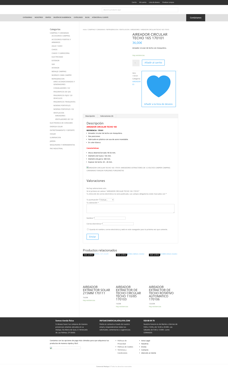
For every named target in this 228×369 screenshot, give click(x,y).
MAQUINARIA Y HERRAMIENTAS (62, 145)
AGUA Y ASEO (57, 46)
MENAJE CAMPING (59, 71)
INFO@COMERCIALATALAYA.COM (115, 320)
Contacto (144, 350)
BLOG (87, 17)
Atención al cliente (100, 17)
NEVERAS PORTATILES (62, 105)
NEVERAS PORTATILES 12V (63, 109)
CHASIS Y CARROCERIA (60, 53)
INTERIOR (55, 68)
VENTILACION (124, 29)
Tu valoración (93, 203)
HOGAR (53, 134)
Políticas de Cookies (125, 347)
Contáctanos (195, 17)
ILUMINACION (55, 137)
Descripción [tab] (90, 116)
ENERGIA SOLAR (56, 126)
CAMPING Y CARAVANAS (96, 29)
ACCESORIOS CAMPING (61, 36)
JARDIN (52, 141)
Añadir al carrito (153, 62)
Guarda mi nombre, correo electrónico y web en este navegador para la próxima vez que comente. (128, 229)
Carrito (134, 2)
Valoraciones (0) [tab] (106, 116)
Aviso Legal (145, 340)
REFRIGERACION (112, 29)
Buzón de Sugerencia (62, 17)
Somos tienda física (64, 320)
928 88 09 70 (149, 320)
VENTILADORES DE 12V (64, 119)
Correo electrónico (95, 224)
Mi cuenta (142, 2)
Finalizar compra (168, 2)
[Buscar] (175, 9)
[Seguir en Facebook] (51, 2)
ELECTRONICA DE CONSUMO (61, 123)
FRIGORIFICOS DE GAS (62, 92)
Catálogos (78, 17)
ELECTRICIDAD (57, 57)
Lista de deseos (154, 2)
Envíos (48, 17)
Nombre (91, 218)
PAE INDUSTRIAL (56, 148)
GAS (53, 64)
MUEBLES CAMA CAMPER (61, 75)
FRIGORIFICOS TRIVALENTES (64, 102)
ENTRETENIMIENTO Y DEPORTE (62, 130)
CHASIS (54, 49)
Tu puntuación (93, 200)
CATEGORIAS (27, 17)
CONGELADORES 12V (61, 88)
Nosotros (39, 17)
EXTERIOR (55, 60)
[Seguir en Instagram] (55, 2)
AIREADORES (135, 29)
